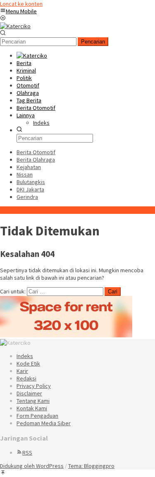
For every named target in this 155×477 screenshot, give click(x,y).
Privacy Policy (34, 386)
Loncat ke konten (21, 3)
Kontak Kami (32, 408)
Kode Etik (28, 363)
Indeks (25, 356)
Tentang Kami (33, 400)
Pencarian (93, 42)
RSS (27, 452)
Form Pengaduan (37, 415)
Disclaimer (29, 393)
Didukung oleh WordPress (32, 466)
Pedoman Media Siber (44, 423)
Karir (22, 371)
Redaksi (26, 378)
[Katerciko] (15, 26)
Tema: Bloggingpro (91, 466)
